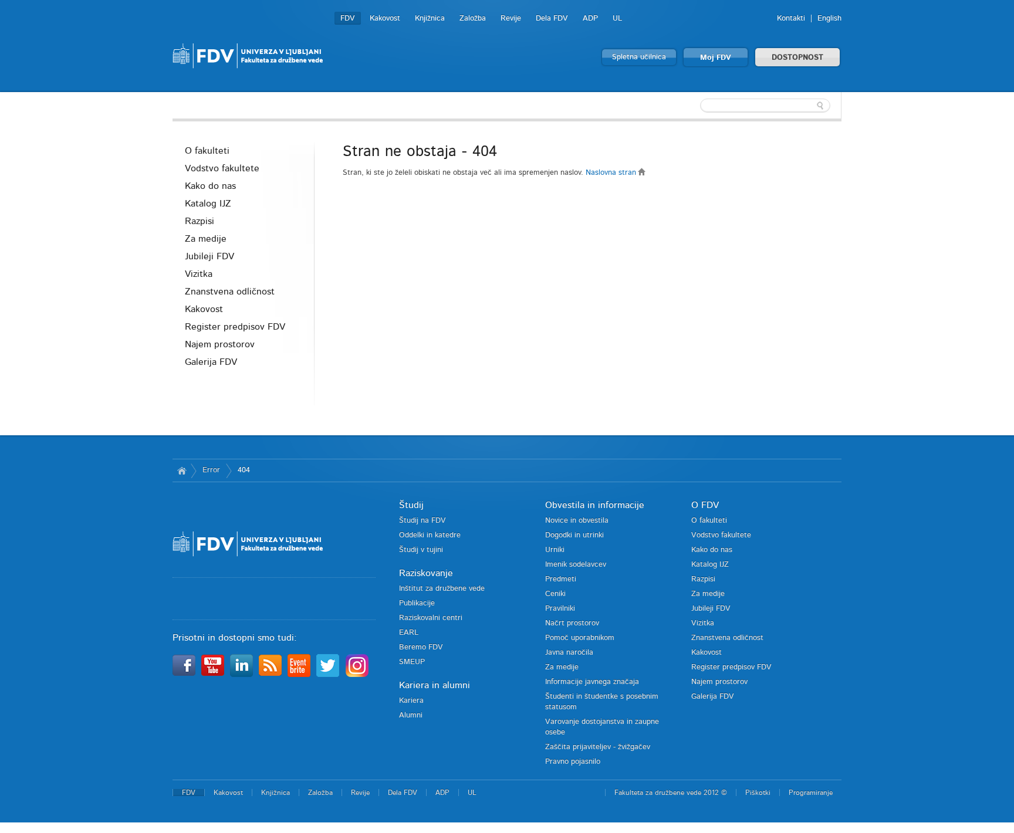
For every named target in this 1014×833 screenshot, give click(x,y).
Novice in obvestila (577, 520)
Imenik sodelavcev (575, 564)
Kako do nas (210, 186)
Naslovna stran (612, 173)
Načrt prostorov (572, 623)
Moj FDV (715, 58)
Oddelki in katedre (430, 535)
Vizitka (198, 274)
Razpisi (199, 221)
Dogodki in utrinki (574, 535)
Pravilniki (560, 608)
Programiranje (811, 792)
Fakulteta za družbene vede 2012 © (670, 792)
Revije (511, 18)
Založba (472, 18)
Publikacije (417, 603)
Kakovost (385, 18)
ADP (590, 18)
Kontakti (791, 18)
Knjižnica (430, 18)
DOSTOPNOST (797, 58)
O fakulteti (207, 150)
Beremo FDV (421, 647)
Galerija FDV (211, 362)
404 (244, 470)
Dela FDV (552, 18)
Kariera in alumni (434, 685)
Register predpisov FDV (235, 326)
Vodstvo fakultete (222, 168)
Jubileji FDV (209, 256)
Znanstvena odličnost (230, 291)
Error (211, 470)
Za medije (206, 238)
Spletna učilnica (639, 57)
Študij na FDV (422, 520)
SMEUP (412, 662)
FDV (347, 18)
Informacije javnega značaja (592, 682)
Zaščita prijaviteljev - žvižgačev (597, 747)
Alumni (410, 715)
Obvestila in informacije (594, 505)
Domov (182, 470)
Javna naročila (569, 652)
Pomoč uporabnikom (579, 638)
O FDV (705, 505)
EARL (408, 632)
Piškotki (757, 792)
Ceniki (555, 594)
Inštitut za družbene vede (442, 588)
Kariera (411, 701)
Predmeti (560, 579)
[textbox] (765, 106)
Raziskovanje (426, 573)
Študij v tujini (421, 550)
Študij (411, 505)
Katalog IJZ (208, 203)
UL (617, 18)
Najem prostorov (220, 344)
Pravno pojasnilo (572, 762)
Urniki (555, 550)
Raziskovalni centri (430, 618)
